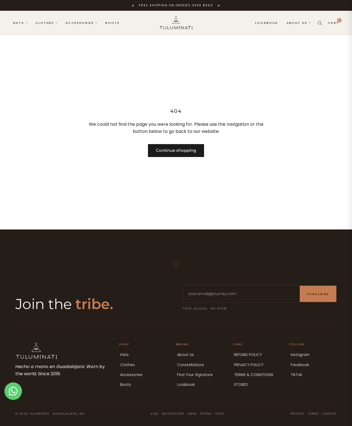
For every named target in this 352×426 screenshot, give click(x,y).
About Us (185, 354)
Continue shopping (176, 150)
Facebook (300, 365)
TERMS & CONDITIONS (253, 374)
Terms (313, 414)
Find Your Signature (195, 374)
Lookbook (186, 384)
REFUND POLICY (248, 354)
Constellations (190, 365)
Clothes (127, 365)
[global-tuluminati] (176, 23)
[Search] (319, 23)
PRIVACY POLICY (248, 365)
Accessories (131, 374)
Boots (125, 384)
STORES (241, 384)
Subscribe (318, 294)
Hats (124, 354)
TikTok (296, 374)
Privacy (297, 414)
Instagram (300, 354)
